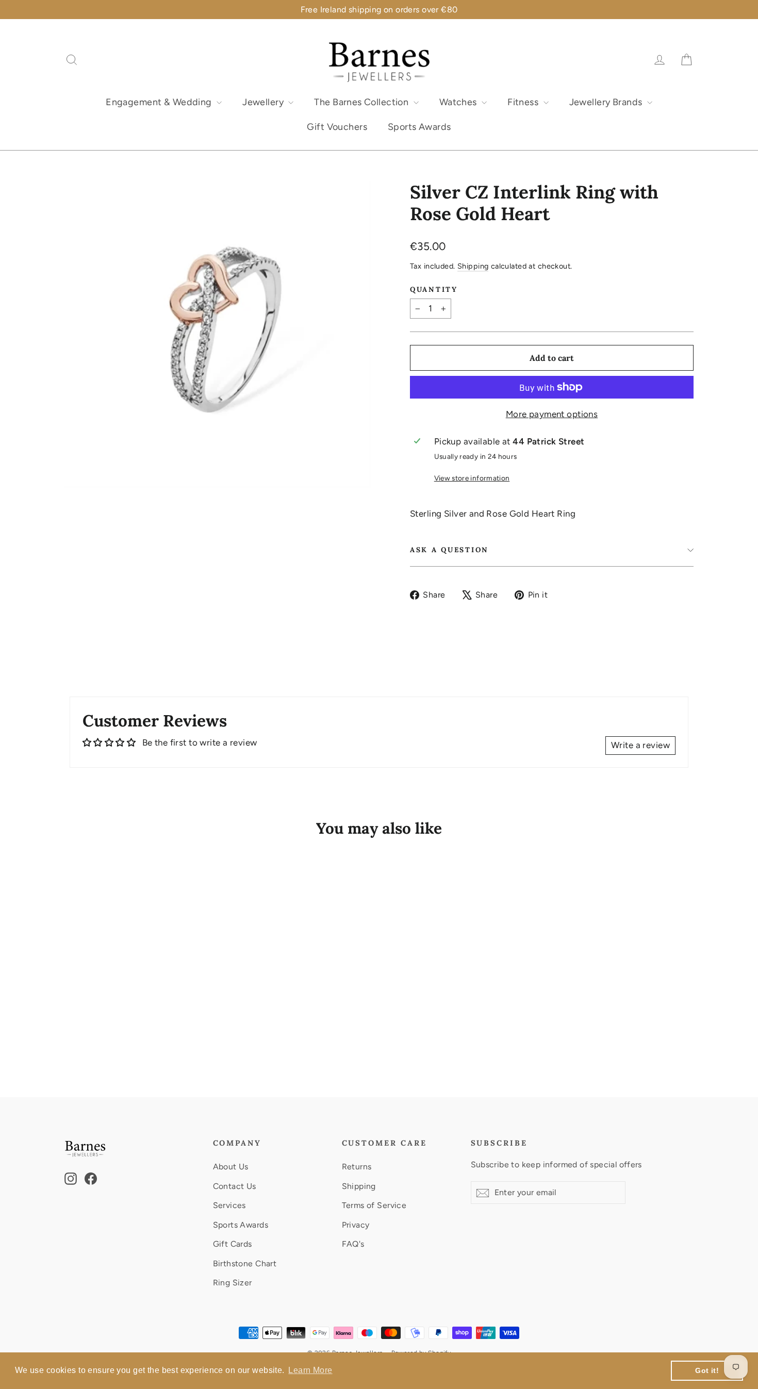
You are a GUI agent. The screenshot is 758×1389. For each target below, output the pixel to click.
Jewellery (264, 102)
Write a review (640, 745)
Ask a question (449, 549)
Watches (459, 102)
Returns (357, 1166)
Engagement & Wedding (160, 102)
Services (229, 1205)
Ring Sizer (232, 1282)
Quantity (434, 289)
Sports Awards (419, 127)
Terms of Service (374, 1205)
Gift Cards (232, 1244)
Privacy (356, 1225)
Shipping (472, 266)
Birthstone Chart (245, 1263)
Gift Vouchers (337, 127)
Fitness (523, 102)
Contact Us (234, 1186)
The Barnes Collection (362, 102)
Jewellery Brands (607, 102)
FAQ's (353, 1244)
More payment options (552, 414)
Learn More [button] (310, 1370)
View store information (471, 478)
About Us (231, 1166)
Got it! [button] (707, 1370)
